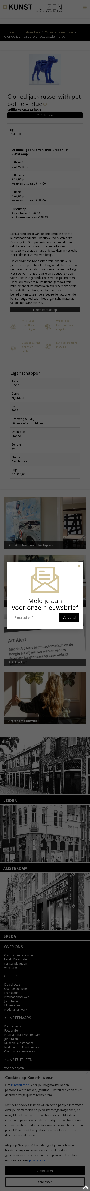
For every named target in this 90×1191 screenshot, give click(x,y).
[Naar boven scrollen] (86, 1187)
